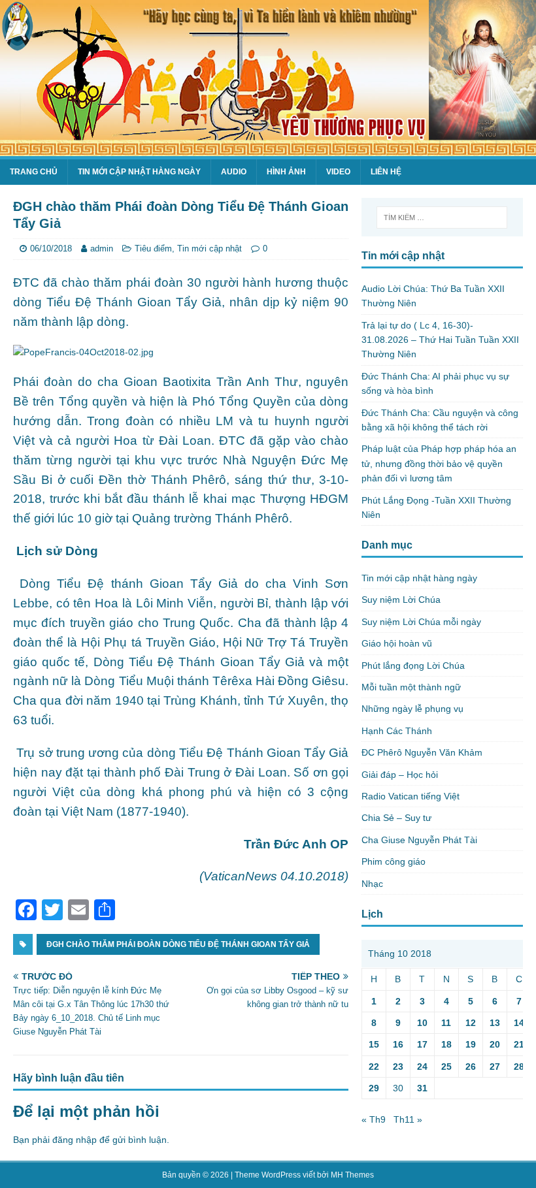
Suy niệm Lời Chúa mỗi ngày (421, 622)
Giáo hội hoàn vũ (396, 643)
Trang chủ (34, 171)
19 (470, 1044)
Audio (233, 171)
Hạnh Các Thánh (396, 731)
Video (338, 171)
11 (446, 1023)
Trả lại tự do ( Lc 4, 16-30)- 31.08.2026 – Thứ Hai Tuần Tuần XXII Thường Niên (440, 340)
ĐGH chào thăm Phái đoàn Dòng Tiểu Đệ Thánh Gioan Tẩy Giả (178, 944)
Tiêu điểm (153, 248)
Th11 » (408, 1119)
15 (374, 1044)
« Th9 (373, 1119)
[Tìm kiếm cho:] (441, 217)
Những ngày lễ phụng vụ (412, 708)
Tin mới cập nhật (209, 248)
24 (422, 1066)
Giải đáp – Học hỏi (399, 774)
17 (422, 1044)
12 (470, 1023)
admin (101, 248)
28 (519, 1066)
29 (374, 1088)
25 (446, 1066)
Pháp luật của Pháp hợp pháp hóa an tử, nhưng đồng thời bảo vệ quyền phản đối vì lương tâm (438, 463)
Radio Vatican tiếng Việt (410, 796)
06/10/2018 (51, 248)
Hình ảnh (286, 171)
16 (398, 1044)
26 (470, 1066)
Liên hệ (386, 171)
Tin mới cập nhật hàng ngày (139, 171)
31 (422, 1088)
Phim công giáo (393, 861)
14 (519, 1023)
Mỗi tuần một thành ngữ (411, 687)
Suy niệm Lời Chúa (401, 599)
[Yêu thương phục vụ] (268, 149)
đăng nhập (74, 1139)
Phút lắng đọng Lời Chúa (413, 665)
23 (398, 1066)
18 (446, 1044)
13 (495, 1023)
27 (495, 1066)
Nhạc (372, 883)
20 (495, 1044)
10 (422, 1023)
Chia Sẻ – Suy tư (396, 817)
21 (519, 1044)
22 (374, 1066)
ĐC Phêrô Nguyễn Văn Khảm (421, 752)
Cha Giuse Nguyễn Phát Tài (419, 840)
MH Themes (352, 1175)
